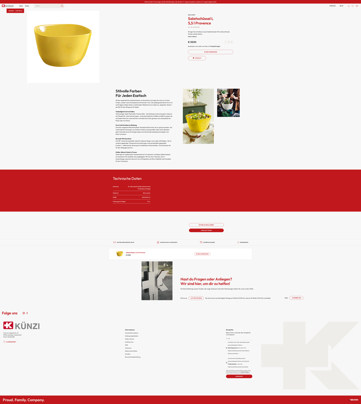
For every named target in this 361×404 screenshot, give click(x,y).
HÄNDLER (333, 6)
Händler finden (206, 230)
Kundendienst (11, 342)
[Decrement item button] (226, 42)
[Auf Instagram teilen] (23, 313)
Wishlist (198, 58)
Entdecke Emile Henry (206, 225)
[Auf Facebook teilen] (27, 313)
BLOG (341, 6)
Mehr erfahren (192, 36)
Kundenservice (129, 342)
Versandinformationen (131, 333)
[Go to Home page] (7, 6)
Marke (27, 6)
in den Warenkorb (202, 254)
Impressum (128, 348)
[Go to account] (349, 6)
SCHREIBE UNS (296, 298)
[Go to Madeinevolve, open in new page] (353, 400)
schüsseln (11, 11)
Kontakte (127, 354)
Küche (21, 6)
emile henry (18, 11)
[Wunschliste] (353, 6)
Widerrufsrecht (129, 339)
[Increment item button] (231, 42)
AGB (126, 345)
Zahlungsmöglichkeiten (131, 336)
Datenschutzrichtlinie (131, 351)
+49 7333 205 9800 (196, 298)
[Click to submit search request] (62, 6)
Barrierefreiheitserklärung (132, 357)
